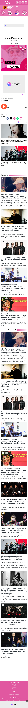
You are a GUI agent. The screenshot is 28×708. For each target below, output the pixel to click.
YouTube (14, 688)
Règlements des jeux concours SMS (14, 700)
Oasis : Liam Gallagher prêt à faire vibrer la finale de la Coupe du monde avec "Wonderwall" (13, 530)
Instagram (14, 687)
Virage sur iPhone (14, 693)
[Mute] (24, 7)
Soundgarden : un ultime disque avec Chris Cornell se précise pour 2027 (14, 259)
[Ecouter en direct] (20, 2)
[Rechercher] (23, 2)
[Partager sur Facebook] (7, 119)
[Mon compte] (26, 2)
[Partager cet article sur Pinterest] (14, 119)
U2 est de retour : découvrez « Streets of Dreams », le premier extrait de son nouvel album (12, 558)
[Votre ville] (17, 2)
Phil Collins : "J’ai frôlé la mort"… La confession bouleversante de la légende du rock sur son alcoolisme (14, 229)
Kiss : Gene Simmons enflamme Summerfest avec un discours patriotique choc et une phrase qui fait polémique (14, 591)
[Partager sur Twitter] (10, 119)
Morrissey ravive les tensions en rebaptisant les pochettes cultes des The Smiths (13, 651)
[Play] (1, 11)
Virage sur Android (14, 694)
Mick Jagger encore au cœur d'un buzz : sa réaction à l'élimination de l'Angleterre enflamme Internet (13, 196)
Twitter (14, 685)
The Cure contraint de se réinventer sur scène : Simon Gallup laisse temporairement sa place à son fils (13, 287)
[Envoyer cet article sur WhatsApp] (17, 119)
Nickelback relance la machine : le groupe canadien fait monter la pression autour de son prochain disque (13, 502)
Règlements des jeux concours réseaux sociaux (14, 698)
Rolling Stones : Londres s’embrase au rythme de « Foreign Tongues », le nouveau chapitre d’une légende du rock (13, 316)
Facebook (14, 684)
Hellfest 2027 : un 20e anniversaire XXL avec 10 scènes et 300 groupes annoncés (13, 622)
